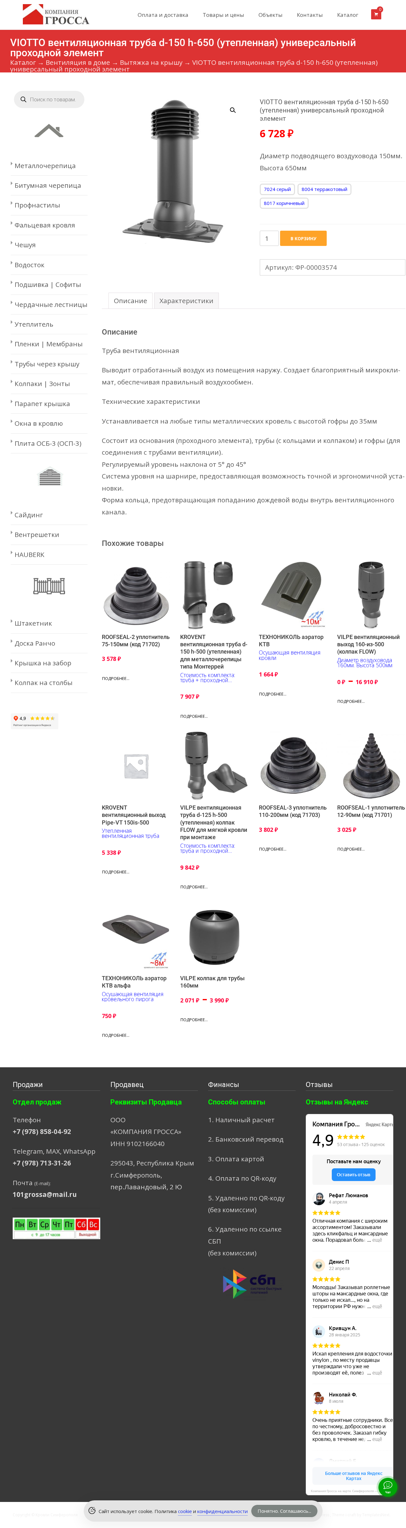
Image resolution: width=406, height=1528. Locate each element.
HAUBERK (29, 554)
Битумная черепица (48, 185)
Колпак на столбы (44, 682)
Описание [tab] (130, 300)
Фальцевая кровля (45, 225)
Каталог (347, 14)
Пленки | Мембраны (49, 343)
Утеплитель (34, 324)
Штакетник (33, 623)
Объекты (271, 14)
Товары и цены (223, 14)
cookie (185, 1511)
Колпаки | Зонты (42, 383)
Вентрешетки (37, 534)
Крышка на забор (43, 662)
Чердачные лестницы (51, 304)
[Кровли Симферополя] (51, 12)
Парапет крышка (42, 403)
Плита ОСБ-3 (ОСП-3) (48, 443)
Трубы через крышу (47, 363)
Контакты (310, 14)
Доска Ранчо (35, 643)
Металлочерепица (45, 165)
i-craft (351, 1515)
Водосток (29, 264)
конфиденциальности (222, 1511)
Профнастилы (37, 204)
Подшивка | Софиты (48, 284)
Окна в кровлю (39, 423)
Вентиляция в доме (78, 62)
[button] (236, 107)
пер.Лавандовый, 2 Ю (146, 1186)
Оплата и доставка (163, 14)
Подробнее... (115, 678)
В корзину (303, 238)
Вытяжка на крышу (151, 62)
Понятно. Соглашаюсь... (284, 1511)
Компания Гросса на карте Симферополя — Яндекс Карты (352, 1491)
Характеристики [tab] (186, 300)
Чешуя (25, 244)
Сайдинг (29, 514)
